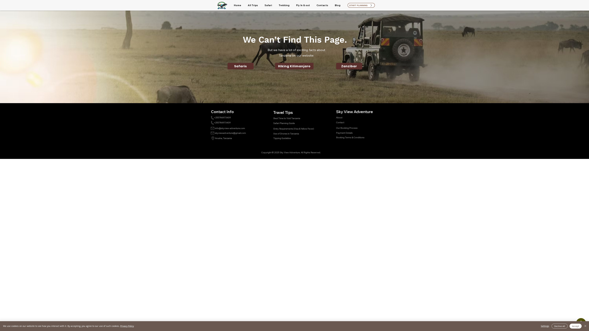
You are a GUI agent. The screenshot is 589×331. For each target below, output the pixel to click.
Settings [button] (545, 326)
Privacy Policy (127, 326)
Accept (575, 326)
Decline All (559, 326)
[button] (253, 5)
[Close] (585, 326)
